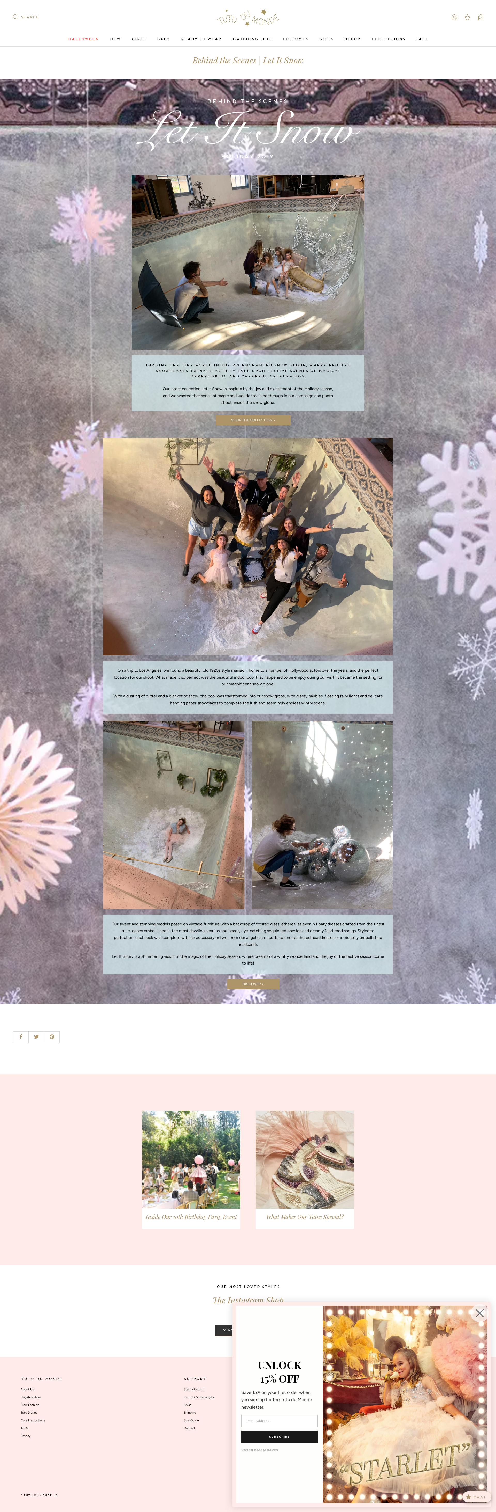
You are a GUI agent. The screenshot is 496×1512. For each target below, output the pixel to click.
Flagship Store (31, 1397)
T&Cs (24, 1428)
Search (30, 17)
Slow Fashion (30, 1405)
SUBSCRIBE (279, 1436)
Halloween (83, 39)
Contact (189, 1428)
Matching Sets (252, 39)
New (115, 39)
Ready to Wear (201, 39)
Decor (352, 39)
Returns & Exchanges (199, 1397)
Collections (388, 39)
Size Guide (191, 1420)
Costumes (295, 39)
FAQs (187, 1405)
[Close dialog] (480, 1313)
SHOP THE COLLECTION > (253, 420)
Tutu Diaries (29, 1412)
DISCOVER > (253, 984)
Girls (138, 39)
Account (454, 17)
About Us (27, 1389)
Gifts (326, 39)
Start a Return (194, 1389)
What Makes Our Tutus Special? (305, 1217)
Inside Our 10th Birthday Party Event (191, 1217)
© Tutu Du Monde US (39, 1495)
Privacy (25, 1436)
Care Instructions (33, 1420)
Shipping (190, 1412)
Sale (422, 39)
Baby (163, 39)
